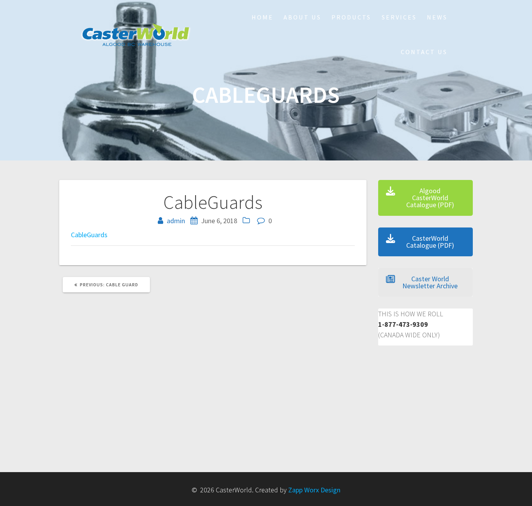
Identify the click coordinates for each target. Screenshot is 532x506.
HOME (262, 17)
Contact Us (424, 52)
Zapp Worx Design (314, 489)
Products (351, 17)
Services (399, 17)
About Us (302, 17)
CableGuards (89, 234)
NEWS (437, 17)
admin (176, 220)
